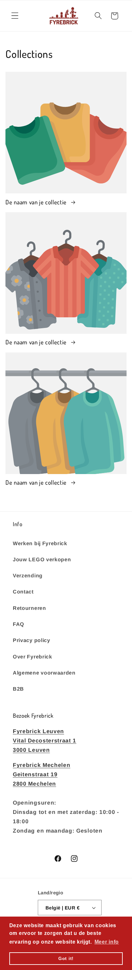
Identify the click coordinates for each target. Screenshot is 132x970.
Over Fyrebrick (32, 656)
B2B (18, 689)
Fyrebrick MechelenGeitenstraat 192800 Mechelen (41, 774)
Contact (23, 591)
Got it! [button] (66, 958)
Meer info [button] (107, 942)
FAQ (18, 624)
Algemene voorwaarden (44, 673)
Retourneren (29, 608)
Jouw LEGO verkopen (42, 559)
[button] (15, 16)
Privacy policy (31, 640)
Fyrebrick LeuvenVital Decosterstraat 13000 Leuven (44, 740)
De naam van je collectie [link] (36, 202)
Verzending (28, 575)
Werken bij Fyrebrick (40, 543)
